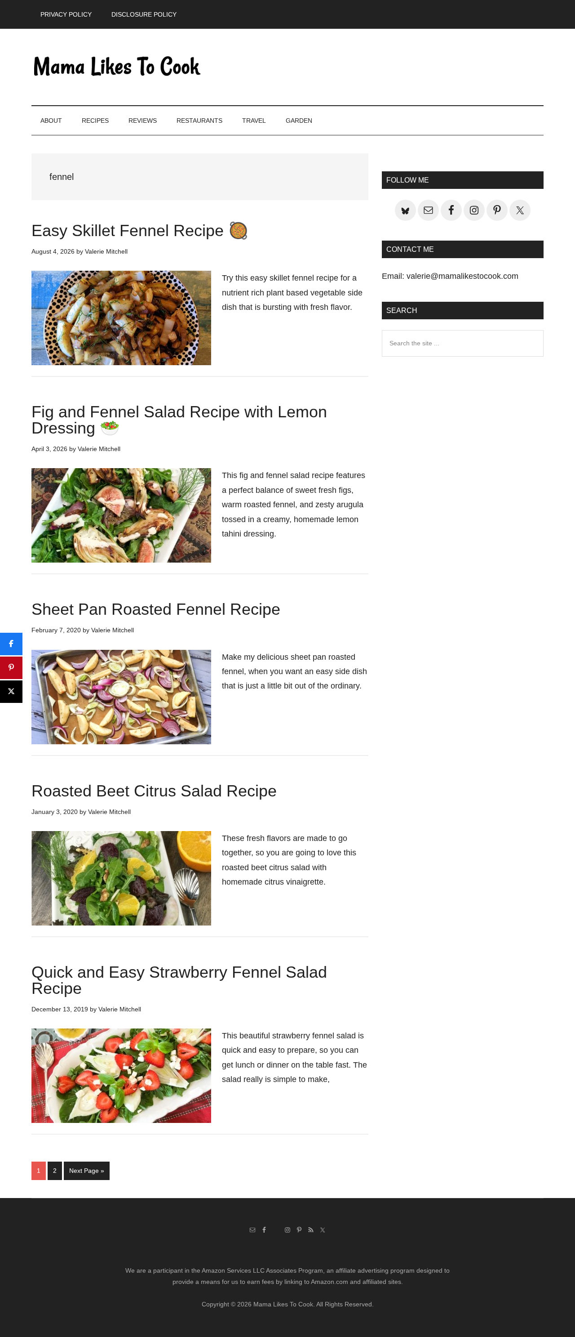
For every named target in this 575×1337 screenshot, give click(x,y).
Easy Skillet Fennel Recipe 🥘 (139, 230)
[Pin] (11, 668)
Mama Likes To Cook (116, 67)
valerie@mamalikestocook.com (462, 276)
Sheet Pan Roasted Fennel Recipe (155, 609)
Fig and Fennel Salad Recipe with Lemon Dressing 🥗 (179, 419)
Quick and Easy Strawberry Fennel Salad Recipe (179, 980)
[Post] (11, 691)
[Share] (11, 644)
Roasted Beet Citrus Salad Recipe (154, 791)
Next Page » (86, 1173)
